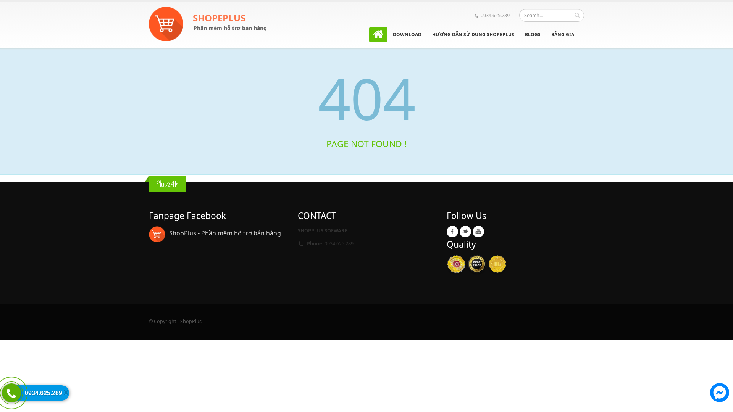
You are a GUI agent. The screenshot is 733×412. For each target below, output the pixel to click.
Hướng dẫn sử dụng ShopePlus (473, 34)
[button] (719, 393)
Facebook (452, 231)
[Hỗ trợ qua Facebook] (719, 393)
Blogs (533, 34)
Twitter (465, 231)
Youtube (478, 231)
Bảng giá (562, 34)
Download (407, 34)
